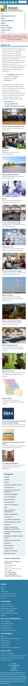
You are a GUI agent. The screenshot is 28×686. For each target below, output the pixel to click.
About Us (3, 587)
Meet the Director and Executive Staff (13, 126)
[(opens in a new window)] (14, 435)
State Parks (5, 25)
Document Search (5, 641)
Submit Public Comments (7, 660)
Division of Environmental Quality (11, 321)
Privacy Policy (14, 668)
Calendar (3, 636)
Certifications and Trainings (7, 606)
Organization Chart (7, 247)
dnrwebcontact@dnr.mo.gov (12, 576)
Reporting (3, 615)
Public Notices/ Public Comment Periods (10, 638)
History (4, 199)
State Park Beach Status (6, 628)
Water (3, 18)
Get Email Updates (5, 645)
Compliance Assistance (6, 604)
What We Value (9, 101)
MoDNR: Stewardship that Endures (15, 106)
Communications (5, 591)
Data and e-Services (5, 643)
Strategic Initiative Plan (11, 104)
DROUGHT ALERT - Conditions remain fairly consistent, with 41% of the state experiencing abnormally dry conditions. (14, 37)
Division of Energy (7, 295)
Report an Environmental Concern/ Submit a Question (13, 655)
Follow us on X (1, 2)
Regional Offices (6, 398)
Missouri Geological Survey (10, 345)
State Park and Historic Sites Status (9, 630)
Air (2, 14)
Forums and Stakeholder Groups (11, 223)
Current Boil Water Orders (7, 623)
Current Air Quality (5, 621)
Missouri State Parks (8, 371)
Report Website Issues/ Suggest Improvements (12, 658)
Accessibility (14, 663)
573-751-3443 (11, 572)
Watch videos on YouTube (10, 2)
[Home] (11, 12)
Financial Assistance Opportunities (9, 608)
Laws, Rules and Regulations (10, 463)
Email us (16, 2)
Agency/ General (6, 28)
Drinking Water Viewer (6, 626)
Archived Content (14, 670)
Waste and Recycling (8, 16)
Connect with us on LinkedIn (7, 2)
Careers (2, 589)
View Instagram (4, 2)
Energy (3, 23)
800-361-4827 (13, 574)
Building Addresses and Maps (10, 174)
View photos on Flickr (13, 2)
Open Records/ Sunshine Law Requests (10, 647)
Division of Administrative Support (12, 271)
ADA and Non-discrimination (14, 665)
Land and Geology (7, 21)
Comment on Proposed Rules (8, 653)
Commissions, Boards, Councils (8, 593)
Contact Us (5, 150)
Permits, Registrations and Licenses (9, 613)
